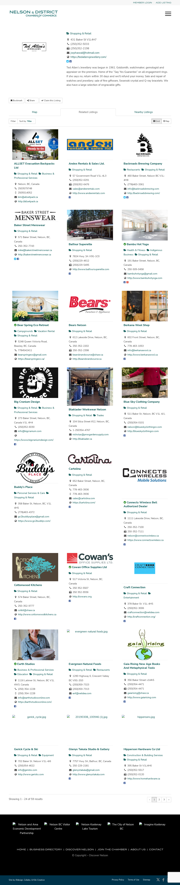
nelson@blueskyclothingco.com (144, 427)
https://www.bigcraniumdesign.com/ (33, 440)
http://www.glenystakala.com (89, 774)
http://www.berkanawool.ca (142, 354)
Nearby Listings (143, 112)
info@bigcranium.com (29, 431)
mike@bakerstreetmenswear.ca (35, 250)
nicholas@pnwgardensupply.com (91, 434)
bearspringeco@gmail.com (32, 354)
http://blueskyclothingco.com (143, 431)
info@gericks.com (27, 770)
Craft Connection (134, 587)
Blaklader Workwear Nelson (87, 409)
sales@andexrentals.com (86, 188)
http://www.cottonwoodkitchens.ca (37, 614)
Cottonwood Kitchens (28, 585)
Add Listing (163, 2)
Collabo (27, 880)
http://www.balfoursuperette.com (91, 269)
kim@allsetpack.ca (28, 197)
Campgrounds (25, 331)
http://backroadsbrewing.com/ (143, 193)
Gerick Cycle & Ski (26, 749)
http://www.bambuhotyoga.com (144, 278)
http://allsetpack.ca (28, 201)
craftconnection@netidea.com (143, 612)
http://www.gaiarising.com (141, 697)
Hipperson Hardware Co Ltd (142, 749)
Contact (156, 849)
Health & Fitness (135, 250)
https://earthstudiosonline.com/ (35, 702)
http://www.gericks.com (31, 774)
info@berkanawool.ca (139, 350)
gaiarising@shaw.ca (138, 693)
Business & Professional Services (35, 670)
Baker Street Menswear (29, 225)
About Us (138, 849)
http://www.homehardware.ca (143, 778)
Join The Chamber (112, 849)
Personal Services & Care (31, 493)
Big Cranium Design (27, 402)
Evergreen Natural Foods (85, 664)
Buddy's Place (23, 487)
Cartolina (75, 469)
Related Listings (88, 112)
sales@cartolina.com (84, 498)
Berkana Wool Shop (137, 325)
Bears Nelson (77, 325)
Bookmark (17, 100)
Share (32, 100)
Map (34, 112)
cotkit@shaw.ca (26, 610)
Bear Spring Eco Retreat (33, 325)
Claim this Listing (51, 100)
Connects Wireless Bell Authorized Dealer (140, 504)
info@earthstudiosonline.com (34, 697)
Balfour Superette (80, 244)
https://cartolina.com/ (84, 502)
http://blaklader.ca (82, 439)
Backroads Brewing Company (143, 164)
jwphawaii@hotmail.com (84, 53)
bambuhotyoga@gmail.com (142, 273)
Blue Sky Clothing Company (142, 402)
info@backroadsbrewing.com (143, 188)
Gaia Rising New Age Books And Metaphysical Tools (142, 666)
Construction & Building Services (144, 755)
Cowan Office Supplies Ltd (89, 567)
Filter (13, 121)
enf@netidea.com (82, 693)
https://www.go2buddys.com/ (34, 521)
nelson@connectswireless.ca (143, 535)
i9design (19, 880)
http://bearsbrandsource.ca (87, 359)
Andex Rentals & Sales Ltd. (87, 164)
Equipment (47, 755)
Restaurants (133, 169)
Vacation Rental (46, 331)
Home (21, 849)
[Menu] (167, 14)
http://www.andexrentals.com (89, 193)
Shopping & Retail (80, 33)
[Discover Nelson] (33, 14)
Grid (157, 121)
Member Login (142, 2)
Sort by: (25, 121)
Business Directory (46, 849)
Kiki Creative (39, 880)
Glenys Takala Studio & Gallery (89, 749)
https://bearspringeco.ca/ (31, 359)
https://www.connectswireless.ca (145, 540)
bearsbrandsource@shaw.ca (88, 354)
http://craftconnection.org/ (141, 616)
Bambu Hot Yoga (138, 244)
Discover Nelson (80, 849)
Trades (100, 415)
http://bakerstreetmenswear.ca (34, 254)
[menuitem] (142, 3)
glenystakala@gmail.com (86, 770)
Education (22, 674)
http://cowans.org (82, 596)
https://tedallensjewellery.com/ (88, 57)
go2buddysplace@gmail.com (33, 516)
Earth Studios (26, 664)
